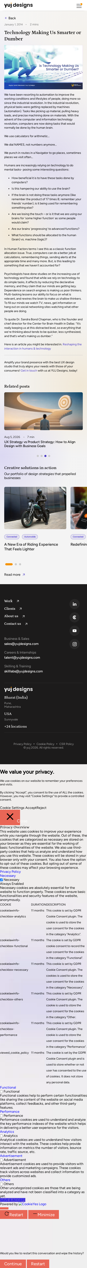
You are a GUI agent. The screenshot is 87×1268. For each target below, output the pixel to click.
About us (11, 616)
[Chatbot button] (4, 1208)
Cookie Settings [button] (12, 808)
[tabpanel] (37, 522)
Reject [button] (41, 808)
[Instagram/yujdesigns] (77, 644)
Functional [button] (8, 1087)
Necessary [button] (8, 876)
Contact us (12, 624)
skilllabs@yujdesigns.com (23, 671)
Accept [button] (31, 808)
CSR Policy (66, 744)
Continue (13, 1263)
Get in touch (29, 370)
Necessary (11, 880)
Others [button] (5, 1180)
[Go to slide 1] (38, 456)
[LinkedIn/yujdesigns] (77, 604)
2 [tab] (16, 564)
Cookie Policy (45, 744)
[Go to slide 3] (45, 456)
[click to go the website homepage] (18, 5)
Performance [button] (9, 1112)
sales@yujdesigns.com (21, 644)
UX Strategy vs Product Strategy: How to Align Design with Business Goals (39, 444)
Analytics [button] (7, 1132)
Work (8, 601)
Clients (9, 609)
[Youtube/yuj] (77, 631)
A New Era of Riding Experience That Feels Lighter (31, 546)
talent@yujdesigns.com (22, 657)
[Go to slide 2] (42, 456)
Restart (38, 1263)
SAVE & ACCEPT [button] (12, 1200)
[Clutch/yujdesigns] (77, 617)
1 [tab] (9, 564)
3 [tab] (20, 564)
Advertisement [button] (11, 1156)
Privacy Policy (22, 744)
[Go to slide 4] (49, 456)
